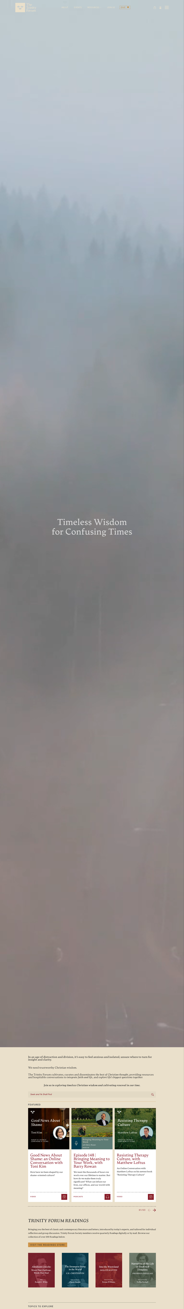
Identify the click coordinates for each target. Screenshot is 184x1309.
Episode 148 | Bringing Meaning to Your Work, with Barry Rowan (92, 1161)
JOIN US (111, 8)
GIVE (123, 8)
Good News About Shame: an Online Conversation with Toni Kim (46, 1161)
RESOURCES (93, 8)
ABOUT (64, 8)
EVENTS (78, 8)
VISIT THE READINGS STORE (47, 1245)
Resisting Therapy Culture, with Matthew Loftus (133, 1159)
